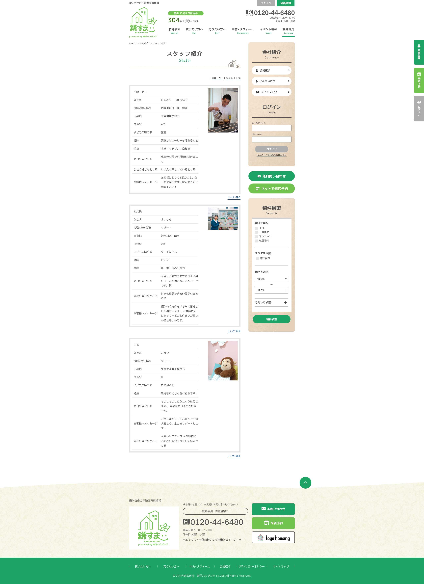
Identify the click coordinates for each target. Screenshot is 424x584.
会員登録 (285, 3)
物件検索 (271, 319)
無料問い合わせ (274, 176)
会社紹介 (144, 43)
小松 (238, 77)
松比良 (229, 77)
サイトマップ (281, 566)
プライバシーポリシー (251, 566)
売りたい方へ (171, 566)
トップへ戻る (234, 197)
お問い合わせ (276, 509)
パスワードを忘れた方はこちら (272, 154)
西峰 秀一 (217, 77)
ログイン (266, 3)
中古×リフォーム (200, 566)
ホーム (132, 43)
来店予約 (277, 523)
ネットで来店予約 (274, 188)
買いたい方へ (143, 566)
